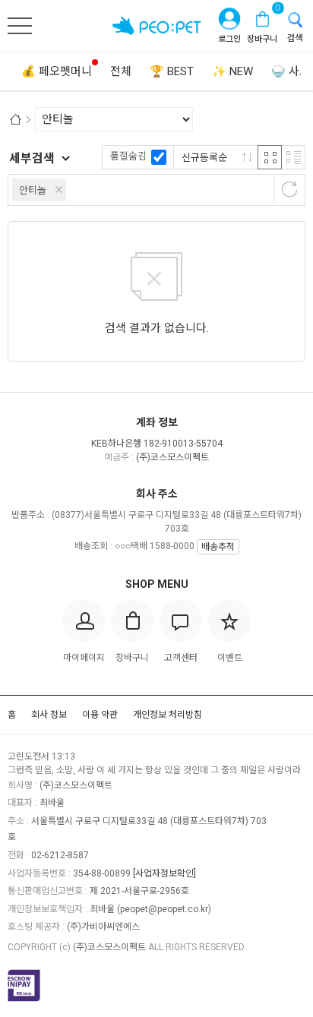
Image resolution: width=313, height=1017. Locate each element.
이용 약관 (100, 714)
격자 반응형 (270, 157)
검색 (294, 38)
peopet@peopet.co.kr (164, 909)
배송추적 (218, 547)
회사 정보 (49, 714)
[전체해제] (289, 189)
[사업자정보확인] (164, 873)
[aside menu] (20, 26)
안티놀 (32, 190)
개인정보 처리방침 (167, 714)
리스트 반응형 (293, 157)
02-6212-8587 (60, 855)
